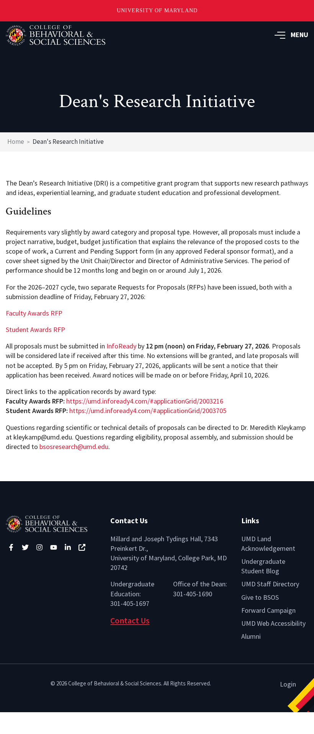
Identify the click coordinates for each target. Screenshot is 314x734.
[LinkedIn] (67, 547)
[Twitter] (25, 547)
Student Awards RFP (35, 329)
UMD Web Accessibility (273, 623)
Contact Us (129, 620)
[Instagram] (39, 547)
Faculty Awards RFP (34, 313)
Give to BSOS (260, 597)
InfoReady (121, 346)
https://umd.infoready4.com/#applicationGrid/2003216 (144, 401)
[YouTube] (53, 547)
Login (288, 684)
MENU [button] (299, 34)
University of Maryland (157, 10)
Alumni (251, 636)
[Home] (52, 523)
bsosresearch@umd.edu (73, 446)
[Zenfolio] (82, 547)
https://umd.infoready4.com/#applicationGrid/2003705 (147, 410)
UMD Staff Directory (270, 583)
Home (15, 141)
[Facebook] (11, 547)
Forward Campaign (268, 610)
